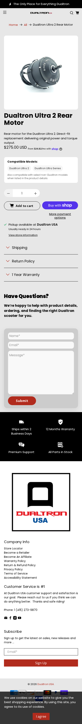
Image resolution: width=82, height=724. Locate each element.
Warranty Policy (15, 561)
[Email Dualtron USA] (6, 619)
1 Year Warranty (26, 274)
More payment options (60, 216)
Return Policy (23, 261)
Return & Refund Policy (20, 565)
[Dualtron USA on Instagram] (15, 619)
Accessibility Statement (20, 578)
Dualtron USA (45, 684)
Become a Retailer (16, 553)
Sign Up (41, 663)
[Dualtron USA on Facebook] (10, 619)
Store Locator (13, 548)
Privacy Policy (13, 569)
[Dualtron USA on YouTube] (19, 619)
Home (13, 24)
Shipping (19, 247)
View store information (23, 235)
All (25, 24)
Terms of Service (16, 574)
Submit (22, 401)
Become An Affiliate (18, 557)
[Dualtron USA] (41, 13)
